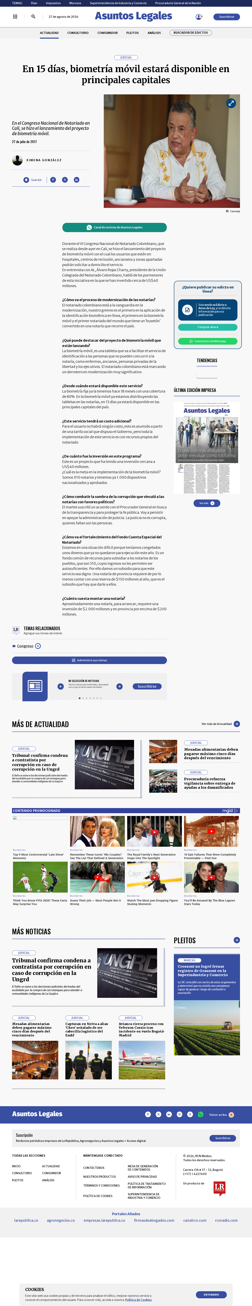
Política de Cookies (138, 1300)
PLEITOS (132, 33)
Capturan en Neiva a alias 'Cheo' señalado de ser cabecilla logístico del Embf (86, 1029)
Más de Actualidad (40, 724)
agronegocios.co (61, 1220)
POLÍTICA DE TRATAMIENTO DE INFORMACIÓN (147, 1185)
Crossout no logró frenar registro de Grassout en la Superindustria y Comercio (203, 970)
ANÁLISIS (154, 33)
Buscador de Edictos (191, 32)
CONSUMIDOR (107, 33)
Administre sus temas (92, 660)
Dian (34, 3)
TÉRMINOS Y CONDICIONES (101, 1185)
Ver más (203, 503)
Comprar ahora (208, 327)
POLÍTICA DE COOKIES (97, 1196)
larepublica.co (26, 1220)
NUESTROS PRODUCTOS (99, 1177)
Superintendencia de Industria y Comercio (118, 3)
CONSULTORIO (78, 33)
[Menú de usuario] (199, 16)
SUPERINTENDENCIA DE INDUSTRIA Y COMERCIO (144, 1196)
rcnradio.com (226, 1220)
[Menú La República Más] (15, 17)
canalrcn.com (195, 1220)
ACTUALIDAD (49, 33)
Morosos (75, 3)
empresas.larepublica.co (104, 1220)
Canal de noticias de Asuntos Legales (118, 227)
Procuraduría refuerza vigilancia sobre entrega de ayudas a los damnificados (209, 783)
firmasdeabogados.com (154, 1220)
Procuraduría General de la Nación (178, 3)
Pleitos (185, 940)
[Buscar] (33, 17)
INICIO (16, 1166)
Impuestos (53, 3)
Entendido (211, 1294)
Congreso (25, 646)
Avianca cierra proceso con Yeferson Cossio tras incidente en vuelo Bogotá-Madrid (142, 1029)
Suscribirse (226, 17)
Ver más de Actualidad (217, 724)
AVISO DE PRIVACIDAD (142, 1177)
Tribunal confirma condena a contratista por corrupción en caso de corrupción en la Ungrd (40, 762)
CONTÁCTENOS (93, 1168)
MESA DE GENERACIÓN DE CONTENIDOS (143, 1168)
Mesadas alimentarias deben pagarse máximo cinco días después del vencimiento (211, 753)
